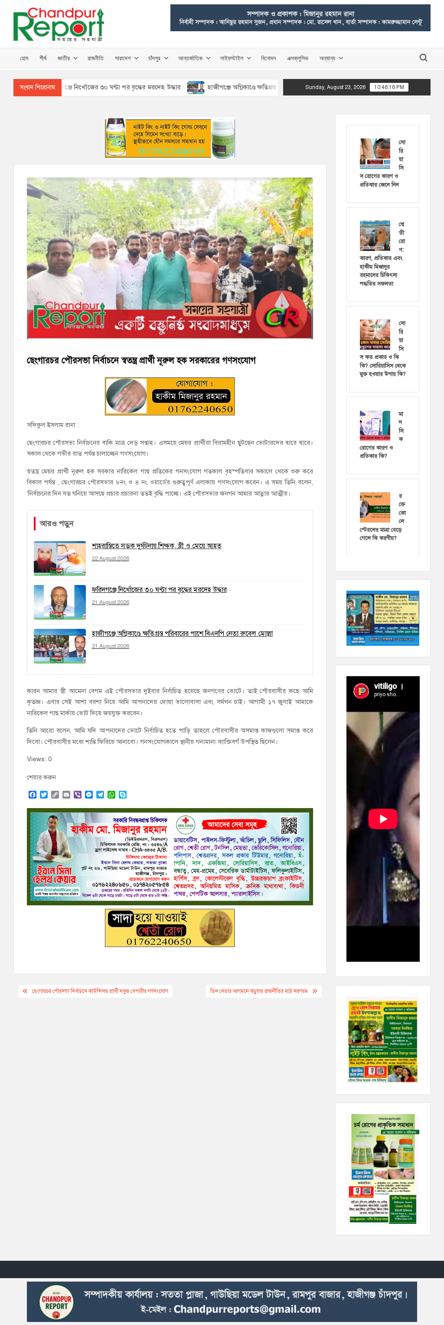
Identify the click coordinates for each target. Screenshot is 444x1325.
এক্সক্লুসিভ (297, 58)
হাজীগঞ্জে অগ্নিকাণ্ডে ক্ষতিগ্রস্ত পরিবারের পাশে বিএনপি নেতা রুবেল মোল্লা (255, 87)
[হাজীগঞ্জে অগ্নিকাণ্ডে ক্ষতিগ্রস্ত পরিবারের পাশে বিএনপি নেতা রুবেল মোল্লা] (156, 87)
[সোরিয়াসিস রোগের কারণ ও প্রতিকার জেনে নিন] (375, 153)
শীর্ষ (42, 58)
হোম (24, 58)
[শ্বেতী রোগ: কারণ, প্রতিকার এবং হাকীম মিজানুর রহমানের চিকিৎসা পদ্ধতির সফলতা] (375, 235)
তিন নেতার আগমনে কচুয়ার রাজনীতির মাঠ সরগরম (259, 991)
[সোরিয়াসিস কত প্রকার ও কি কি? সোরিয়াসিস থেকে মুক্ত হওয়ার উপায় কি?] (375, 334)
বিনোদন (268, 58)
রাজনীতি (96, 58)
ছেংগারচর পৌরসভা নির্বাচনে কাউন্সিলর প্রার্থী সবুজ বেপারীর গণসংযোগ (100, 991)
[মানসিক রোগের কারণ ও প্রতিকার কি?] (375, 424)
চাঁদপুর (154, 58)
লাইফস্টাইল (231, 58)
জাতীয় (64, 58)
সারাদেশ (123, 58)
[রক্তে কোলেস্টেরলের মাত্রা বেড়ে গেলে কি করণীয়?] (375, 506)
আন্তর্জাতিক (190, 58)
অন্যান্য (327, 58)
